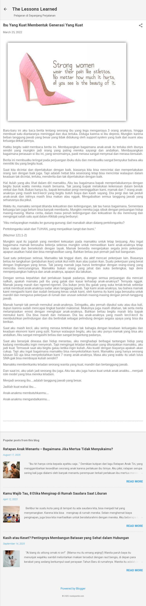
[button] (140, 25)
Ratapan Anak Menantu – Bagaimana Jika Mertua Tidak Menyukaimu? (58, 449)
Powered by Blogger (73, 588)
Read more (134, 481)
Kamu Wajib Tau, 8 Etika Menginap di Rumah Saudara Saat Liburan (55, 493)
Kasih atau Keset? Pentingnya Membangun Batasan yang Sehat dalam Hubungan (66, 538)
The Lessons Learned (34, 9)
